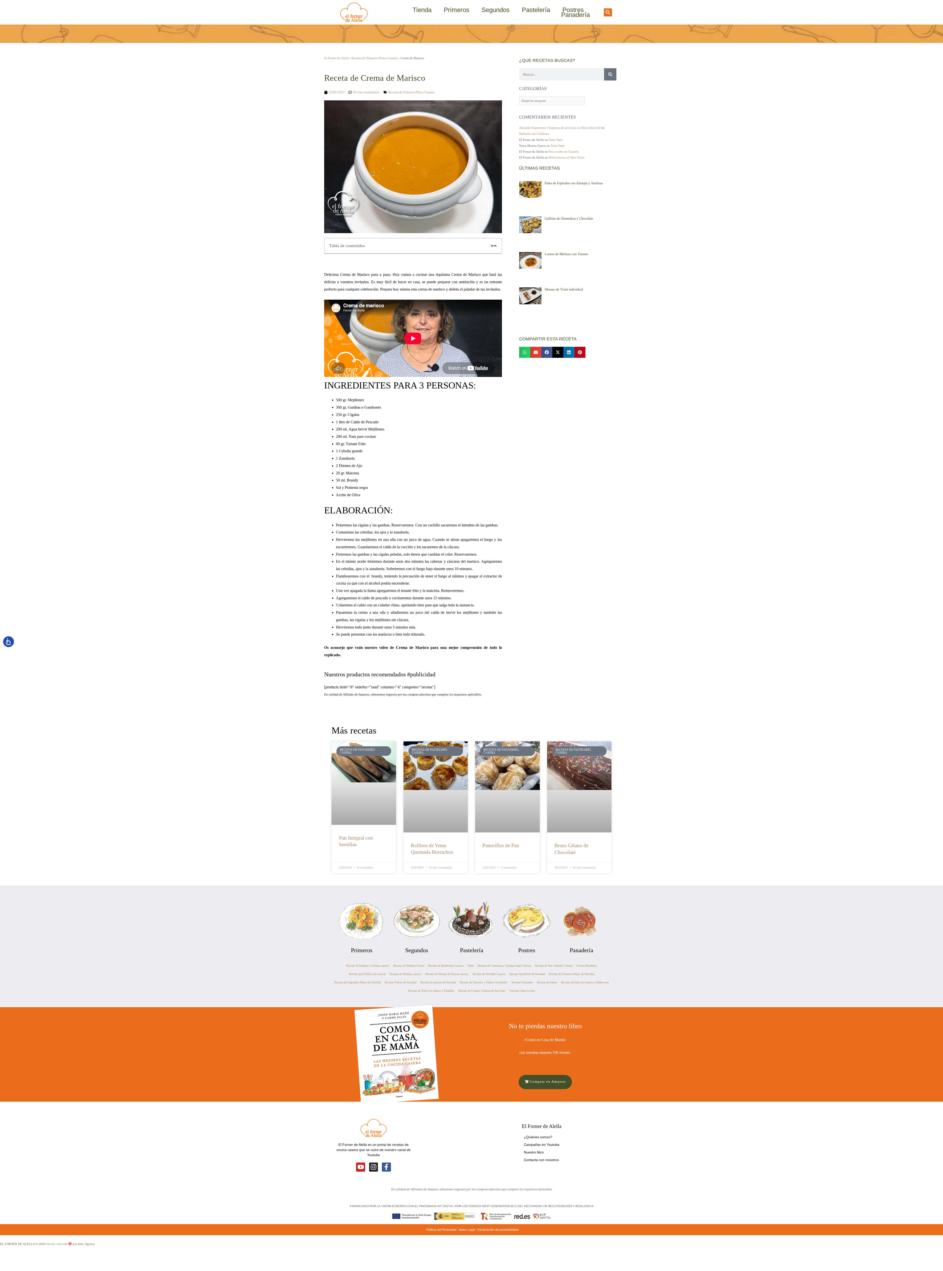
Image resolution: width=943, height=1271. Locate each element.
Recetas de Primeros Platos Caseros (374, 58)
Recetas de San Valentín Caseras (554, 965)
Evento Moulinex (587, 965)
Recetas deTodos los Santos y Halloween (585, 982)
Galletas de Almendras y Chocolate (569, 218)
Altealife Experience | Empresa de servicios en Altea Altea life (560, 128)
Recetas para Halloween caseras (367, 974)
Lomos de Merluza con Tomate (566, 254)
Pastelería (536, 9)
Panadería (575, 14)
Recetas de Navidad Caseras (489, 974)
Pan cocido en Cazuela (564, 151)
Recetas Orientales (522, 982)
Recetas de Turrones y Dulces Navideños (484, 982)
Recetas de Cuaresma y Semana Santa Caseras (504, 965)
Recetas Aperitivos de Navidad (527, 974)
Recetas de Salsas (547, 982)
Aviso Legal (467, 1229)
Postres (573, 9)
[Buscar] (610, 74)
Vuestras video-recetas (522, 990)
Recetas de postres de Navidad (438, 982)
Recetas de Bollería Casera (408, 965)
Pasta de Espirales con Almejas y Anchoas (574, 183)
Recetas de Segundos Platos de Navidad (357, 982)
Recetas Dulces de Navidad (400, 982)
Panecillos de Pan (501, 845)
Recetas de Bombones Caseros (446, 965)
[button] (608, 12)
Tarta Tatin (556, 140)
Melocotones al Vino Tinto (566, 157)
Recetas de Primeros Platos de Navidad (571, 974)
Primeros (456, 9)
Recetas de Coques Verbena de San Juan (481, 990)
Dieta (471, 965)
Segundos (496, 9)
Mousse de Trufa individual (564, 289)
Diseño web (54, 1244)
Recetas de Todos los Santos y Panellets (431, 990)
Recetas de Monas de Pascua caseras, (447, 974)
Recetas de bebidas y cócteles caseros (367, 965)
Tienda (422, 9)
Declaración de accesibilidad (498, 1229)
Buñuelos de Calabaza (534, 133)
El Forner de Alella (336, 58)
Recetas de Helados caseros (406, 974)
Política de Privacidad (441, 1229)
